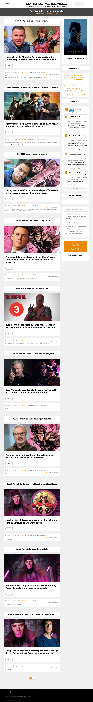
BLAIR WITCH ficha (76, 75)
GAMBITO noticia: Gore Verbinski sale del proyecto (32, 354)
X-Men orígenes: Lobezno (30, 77)
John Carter (42, 76)
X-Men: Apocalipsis (42, 77)
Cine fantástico (29, 691)
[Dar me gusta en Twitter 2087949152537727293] (74, 131)
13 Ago (83, 116)
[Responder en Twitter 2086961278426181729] (69, 168)
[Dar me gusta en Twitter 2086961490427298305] (74, 149)
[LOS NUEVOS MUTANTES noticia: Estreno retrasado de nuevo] (32, 106)
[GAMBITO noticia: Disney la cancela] (32, 173)
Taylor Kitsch (19, 77)
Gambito (35, 76)
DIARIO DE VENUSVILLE (75, 116)
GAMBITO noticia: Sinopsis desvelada (32, 549)
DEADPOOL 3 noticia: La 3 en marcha (32, 288)
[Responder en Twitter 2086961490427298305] (69, 149)
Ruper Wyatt (15, 144)
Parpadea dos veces (10, 77)
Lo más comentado (75, 209)
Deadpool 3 (22, 343)
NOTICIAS (9, 72)
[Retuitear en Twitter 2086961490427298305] (71, 149)
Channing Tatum (17, 76)
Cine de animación (21, 691)
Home (36, 13)
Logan (40, 343)
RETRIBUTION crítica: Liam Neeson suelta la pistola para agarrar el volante (75, 90)
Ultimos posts (68, 209)
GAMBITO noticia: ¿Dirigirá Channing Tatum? (32, 221)
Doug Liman (23, 142)
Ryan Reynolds (46, 343)
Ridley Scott (8, 144)
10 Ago (83, 135)
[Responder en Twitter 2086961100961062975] (69, 185)
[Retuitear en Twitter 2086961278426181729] (71, 168)
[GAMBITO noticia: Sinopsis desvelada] (32, 568)
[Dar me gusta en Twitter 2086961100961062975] (74, 185)
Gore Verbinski (35, 142)
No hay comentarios (42, 72)
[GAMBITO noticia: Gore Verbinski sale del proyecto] (32, 372)
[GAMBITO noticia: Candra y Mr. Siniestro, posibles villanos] (32, 502)
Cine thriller (36, 691)
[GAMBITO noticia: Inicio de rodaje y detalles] (32, 437)
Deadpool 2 (16, 343)
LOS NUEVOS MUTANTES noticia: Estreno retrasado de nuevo (31, 87)
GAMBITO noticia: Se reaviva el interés (32, 21)
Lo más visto (82, 209)
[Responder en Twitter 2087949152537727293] (69, 131)
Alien (8, 142)
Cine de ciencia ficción (50, 691)
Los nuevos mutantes (50, 76)
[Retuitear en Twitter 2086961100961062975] (71, 185)
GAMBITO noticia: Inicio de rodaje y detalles (32, 419)
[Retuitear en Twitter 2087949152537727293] (71, 131)
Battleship (9, 76)
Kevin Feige (42, 142)
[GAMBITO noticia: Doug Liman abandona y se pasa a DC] (32, 633)
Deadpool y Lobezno (27, 76)
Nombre (66, 75)
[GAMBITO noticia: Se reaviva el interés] (32, 39)
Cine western (42, 691)
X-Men (20, 144)
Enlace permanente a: (53, 74)
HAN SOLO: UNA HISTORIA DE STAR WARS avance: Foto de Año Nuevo (74, 79)
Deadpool (9, 343)
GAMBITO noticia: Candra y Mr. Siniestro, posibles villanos (32, 484)
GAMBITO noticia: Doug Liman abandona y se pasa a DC (32, 614)
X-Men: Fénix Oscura (28, 144)
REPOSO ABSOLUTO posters (79, 94)
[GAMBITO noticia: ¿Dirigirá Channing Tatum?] (32, 239)
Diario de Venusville (29, 72)
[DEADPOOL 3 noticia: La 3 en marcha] (32, 307)
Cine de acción (7, 691)
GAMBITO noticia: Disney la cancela (32, 154)
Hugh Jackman (35, 343)
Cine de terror (14, 691)
